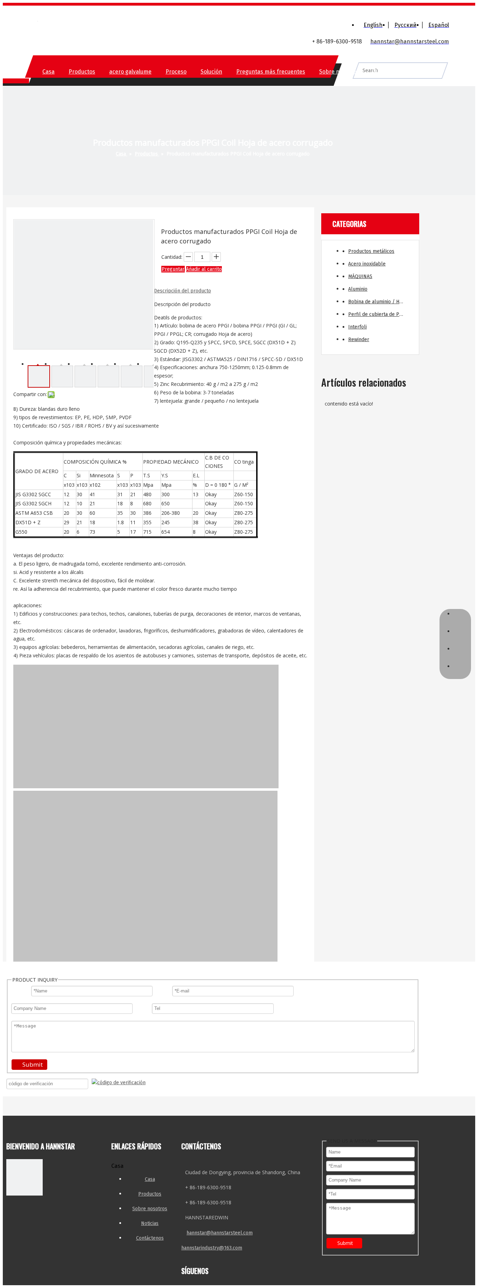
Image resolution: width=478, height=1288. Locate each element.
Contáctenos (424, 71)
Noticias (383, 71)
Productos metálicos (371, 251)
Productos (82, 71)
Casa (48, 71)
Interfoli (357, 327)
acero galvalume (130, 71)
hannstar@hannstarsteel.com (220, 1233)
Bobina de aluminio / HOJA (377, 302)
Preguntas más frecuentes (270, 71)
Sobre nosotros (339, 71)
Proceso (176, 71)
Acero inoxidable (367, 264)
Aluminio (357, 289)
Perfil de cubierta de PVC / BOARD (380, 314)
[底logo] (24, 1178)
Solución (211, 71)
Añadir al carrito (204, 269)
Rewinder (358, 339)
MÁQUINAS (360, 276)
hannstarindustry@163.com (211, 1248)
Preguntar (173, 269)
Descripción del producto (182, 291)
